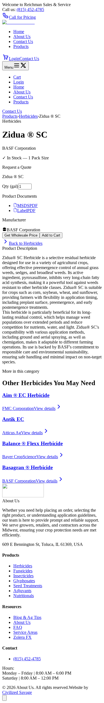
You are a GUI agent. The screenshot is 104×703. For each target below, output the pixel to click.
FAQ (17, 627)
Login (14, 58)
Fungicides (22, 570)
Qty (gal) (10, 186)
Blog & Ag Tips (27, 617)
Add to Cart (51, 235)
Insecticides (23, 575)
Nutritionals (23, 595)
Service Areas (25, 632)
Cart (17, 77)
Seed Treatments (27, 585)
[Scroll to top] (4, 698)
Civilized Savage (17, 692)
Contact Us (23, 41)
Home (18, 31)
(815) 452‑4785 (30, 9)
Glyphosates (24, 580)
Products (21, 46)
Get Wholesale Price (20, 235)
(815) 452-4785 (27, 658)
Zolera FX (22, 637)
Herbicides (28, 116)
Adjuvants (22, 590)
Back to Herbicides (25, 243)
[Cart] (5, 58)
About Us (22, 36)
